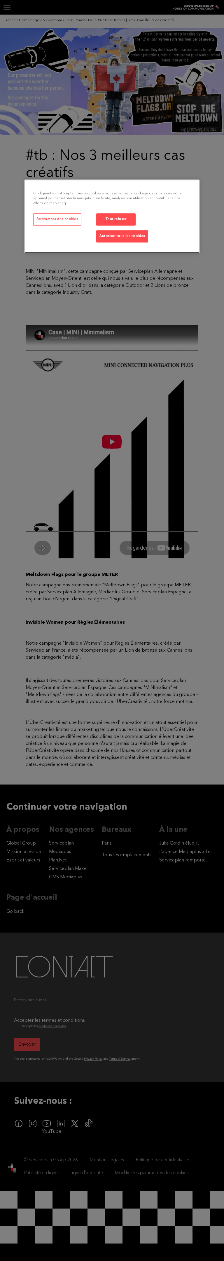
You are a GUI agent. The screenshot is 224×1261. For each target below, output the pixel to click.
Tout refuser (116, 219)
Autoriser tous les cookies (122, 236)
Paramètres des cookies (57, 219)
